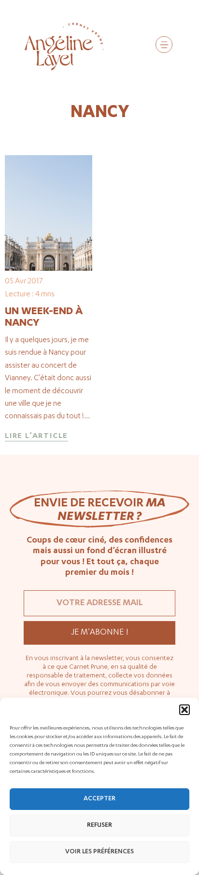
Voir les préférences (99, 852)
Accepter (99, 799)
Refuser (99, 825)
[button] (184, 710)
